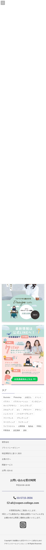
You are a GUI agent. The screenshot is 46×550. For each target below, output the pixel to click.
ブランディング (22, 418)
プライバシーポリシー (11, 448)
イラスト (6, 401)
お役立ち (28, 397)
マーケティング (9, 422)
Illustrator (6, 397)
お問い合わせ (7, 470)
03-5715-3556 (25, 497)
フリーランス (8, 418)
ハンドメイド (8, 414)
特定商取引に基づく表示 (12, 453)
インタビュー (37, 401)
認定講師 (16, 430)
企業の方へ (6, 459)
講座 (25, 430)
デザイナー (27, 410)
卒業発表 (6, 430)
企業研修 (21, 426)
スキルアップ (8, 410)
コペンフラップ (26, 406)
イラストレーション (20, 401)
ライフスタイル (9, 426)
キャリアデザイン (10, 406)
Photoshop (17, 397)
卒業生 (39, 426)
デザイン (38, 410)
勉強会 (30, 426)
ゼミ (18, 410)
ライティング (23, 422)
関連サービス (7, 465)
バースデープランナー (25, 414)
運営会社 (5, 442)
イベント (38, 397)
